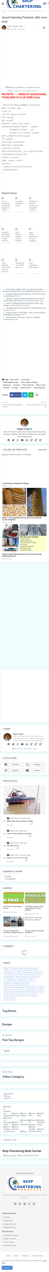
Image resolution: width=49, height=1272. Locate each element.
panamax (16, 385)
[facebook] (9, 440)
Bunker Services (10, 1224)
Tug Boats (9, 1011)
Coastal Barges (9, 980)
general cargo (31, 995)
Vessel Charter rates (16, 991)
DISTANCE (6, 127)
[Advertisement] (24, 59)
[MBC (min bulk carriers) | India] (24, 799)
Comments (11, 879)
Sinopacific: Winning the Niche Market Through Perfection (6, 237)
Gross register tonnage (29, 382)
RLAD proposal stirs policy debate (33, 265)
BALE (4, 145)
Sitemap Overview (11, 1235)
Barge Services (10, 1227)
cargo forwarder (10, 995)
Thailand (6, 388)
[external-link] (31, 440)
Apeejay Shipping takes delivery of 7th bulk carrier (25, 294)
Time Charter (31, 987)
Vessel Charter (25, 388)
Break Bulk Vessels (17, 968)
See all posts (7, 1035)
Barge (6, 968)
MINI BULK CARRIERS (11, 984)
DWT (4, 136)
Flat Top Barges (13, 1040)
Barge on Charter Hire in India (17, 858)
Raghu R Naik (23, 429)
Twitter (25, 394)
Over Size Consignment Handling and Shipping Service (13, 931)
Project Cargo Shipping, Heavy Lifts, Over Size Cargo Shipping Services (22, 555)
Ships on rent (41, 385)
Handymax (7, 385)
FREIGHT (31, 980)
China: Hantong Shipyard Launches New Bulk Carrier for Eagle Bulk (18, 237)
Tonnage (15, 388)
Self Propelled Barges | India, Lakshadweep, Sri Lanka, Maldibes (34, 908)
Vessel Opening (12, 11)
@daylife (35, 91)
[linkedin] (27, 440)
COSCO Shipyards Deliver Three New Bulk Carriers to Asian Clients (6, 267)
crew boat (21, 995)
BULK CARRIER (21, 105)
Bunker (19, 972)
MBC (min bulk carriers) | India (20, 821)
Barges (7, 1024)
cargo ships (25, 379)
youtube (37, 770)
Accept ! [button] (7, 1268)
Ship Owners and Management (14, 987)
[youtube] (22, 440)
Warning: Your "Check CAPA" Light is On (19, 265)
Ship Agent (25, 984)
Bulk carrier (14, 379)
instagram (15, 770)
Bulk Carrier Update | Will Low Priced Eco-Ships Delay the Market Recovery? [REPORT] (23, 290)
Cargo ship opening (22, 976)
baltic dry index (30, 991)
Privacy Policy (38, 1256)
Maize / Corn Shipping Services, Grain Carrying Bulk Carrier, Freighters (21, 519)
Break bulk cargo (31, 968)
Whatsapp (31, 394)
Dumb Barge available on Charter (19, 204)
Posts (9, 877)
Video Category (13, 1076)
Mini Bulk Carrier (11, 1245)
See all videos (7, 1072)
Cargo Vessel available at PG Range (15, 483)
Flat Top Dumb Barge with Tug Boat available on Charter (6, 206)
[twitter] (13, 440)
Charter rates (35, 976)
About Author (8, 1094)
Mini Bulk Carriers (13, 846)
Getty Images (26, 91)
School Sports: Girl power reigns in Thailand (23, 317)
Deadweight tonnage (10, 382)
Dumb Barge (21, 980)
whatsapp (37, 764)
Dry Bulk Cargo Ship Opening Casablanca (34, 931)
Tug (6, 991)
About (16, 1256)
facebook (15, 764)
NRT (3, 121)
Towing (41, 987)
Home (4, 11)
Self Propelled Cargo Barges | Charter (12, 907)
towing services (10, 999)
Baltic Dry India (10, 1239)
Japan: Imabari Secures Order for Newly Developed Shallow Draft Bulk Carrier (33, 237)
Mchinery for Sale (10, 1140)
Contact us (25, 1256)
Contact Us (7, 1098)
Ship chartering (28, 385)
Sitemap (6, 1096)
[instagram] (18, 440)
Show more (43, 450)
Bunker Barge (28, 972)
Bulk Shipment (9, 972)
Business (39, 972)
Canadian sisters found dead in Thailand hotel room (26, 308)
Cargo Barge (9, 976)
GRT (3, 117)
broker (41, 991)
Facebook (17, 395)
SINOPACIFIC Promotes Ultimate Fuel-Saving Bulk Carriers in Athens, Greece (33, 206)
